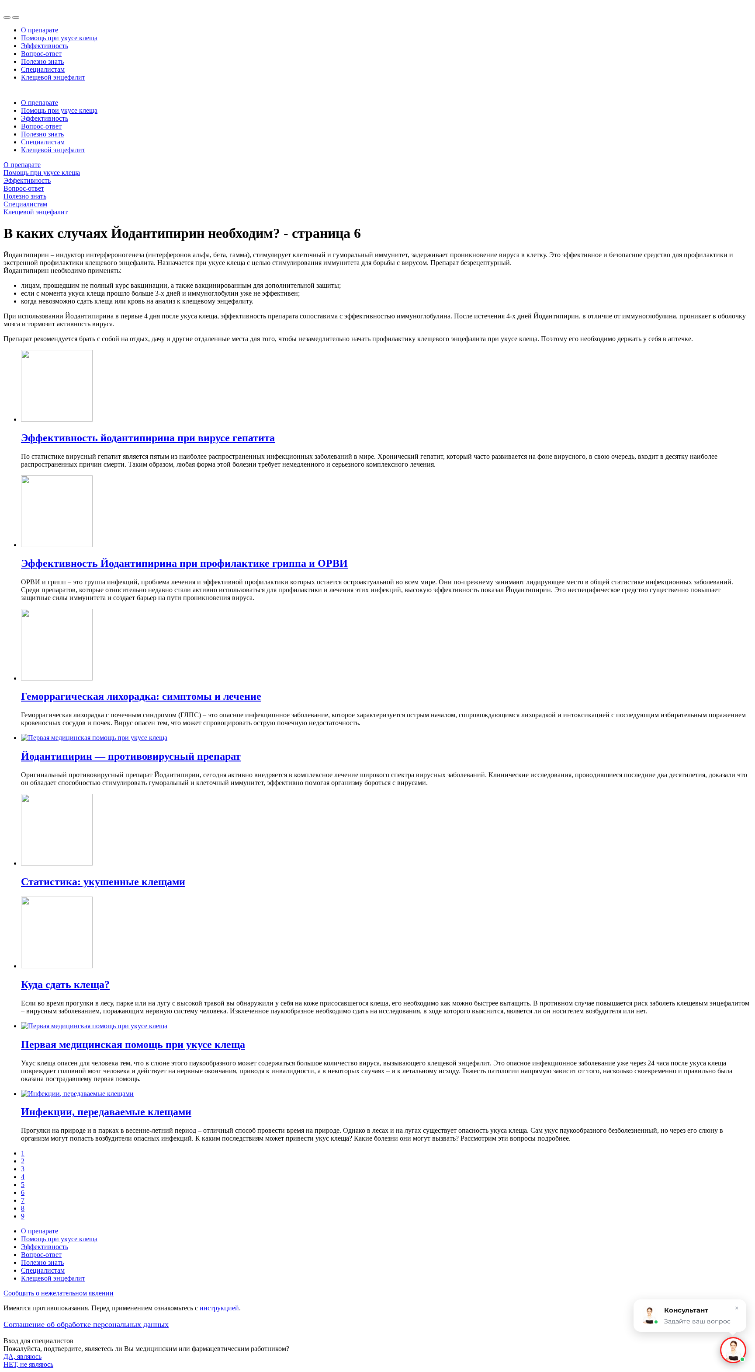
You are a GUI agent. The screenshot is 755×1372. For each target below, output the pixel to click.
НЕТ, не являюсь (28, 1364)
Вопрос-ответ (41, 53)
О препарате (39, 30)
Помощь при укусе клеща (59, 38)
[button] (733, 1350)
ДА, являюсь (22, 1356)
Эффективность (44, 45)
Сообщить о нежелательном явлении (58, 1293)
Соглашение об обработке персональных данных (86, 1324)
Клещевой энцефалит (53, 77)
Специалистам (43, 69)
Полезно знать (42, 61)
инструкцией (219, 1308)
